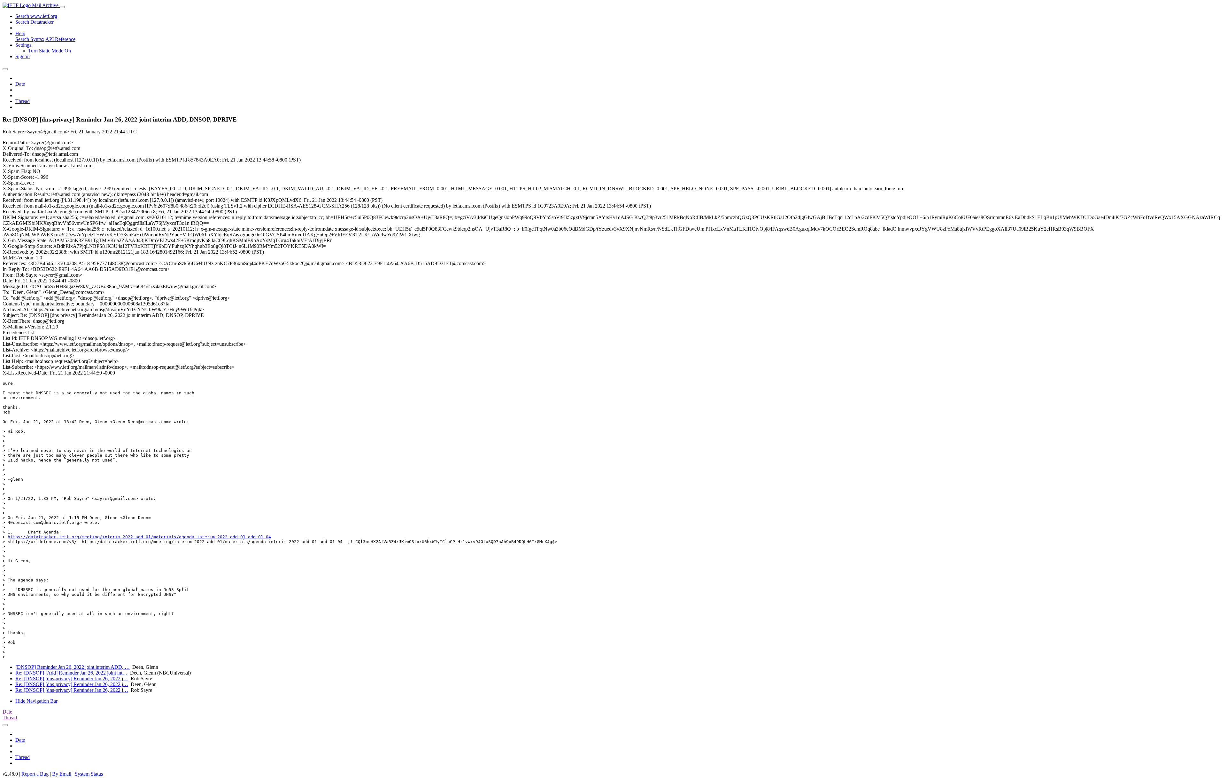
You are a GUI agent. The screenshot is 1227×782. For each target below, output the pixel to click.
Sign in (22, 56)
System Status (89, 774)
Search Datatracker (34, 22)
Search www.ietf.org (36, 16)
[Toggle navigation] (62, 7)
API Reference (60, 39)
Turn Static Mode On (49, 50)
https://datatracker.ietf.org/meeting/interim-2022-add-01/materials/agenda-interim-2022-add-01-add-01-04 (139, 536)
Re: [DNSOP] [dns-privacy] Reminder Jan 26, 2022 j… (71, 678)
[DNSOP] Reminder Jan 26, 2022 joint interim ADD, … (72, 667)
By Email (61, 774)
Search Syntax (29, 39)
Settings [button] (23, 45)
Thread (22, 101)
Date (20, 84)
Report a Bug (35, 774)
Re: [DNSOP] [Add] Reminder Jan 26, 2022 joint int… (71, 672)
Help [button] (20, 33)
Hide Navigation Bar (36, 701)
